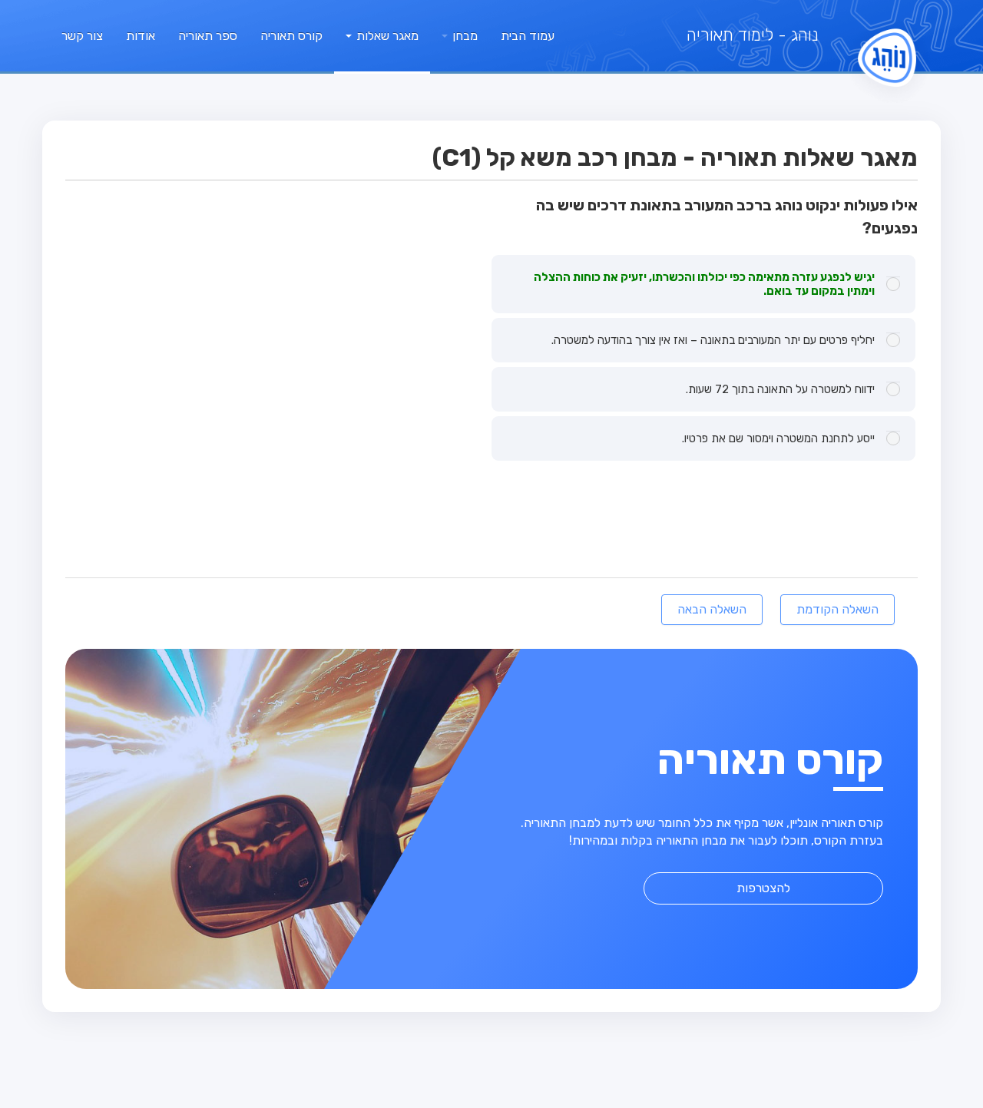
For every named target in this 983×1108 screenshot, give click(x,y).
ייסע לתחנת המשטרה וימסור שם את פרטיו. (778, 438)
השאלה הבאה (711, 609)
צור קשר (82, 35)
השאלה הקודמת (837, 609)
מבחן (463, 35)
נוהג (752, 35)
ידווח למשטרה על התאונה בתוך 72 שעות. (780, 389)
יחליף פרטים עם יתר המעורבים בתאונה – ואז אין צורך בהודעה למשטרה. (713, 340)
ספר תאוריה (207, 35)
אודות (140, 35)
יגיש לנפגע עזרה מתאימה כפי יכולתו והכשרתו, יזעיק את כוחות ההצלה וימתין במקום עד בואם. (704, 284)
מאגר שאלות (386, 35)
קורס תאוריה (291, 35)
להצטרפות (763, 888)
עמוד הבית (527, 35)
